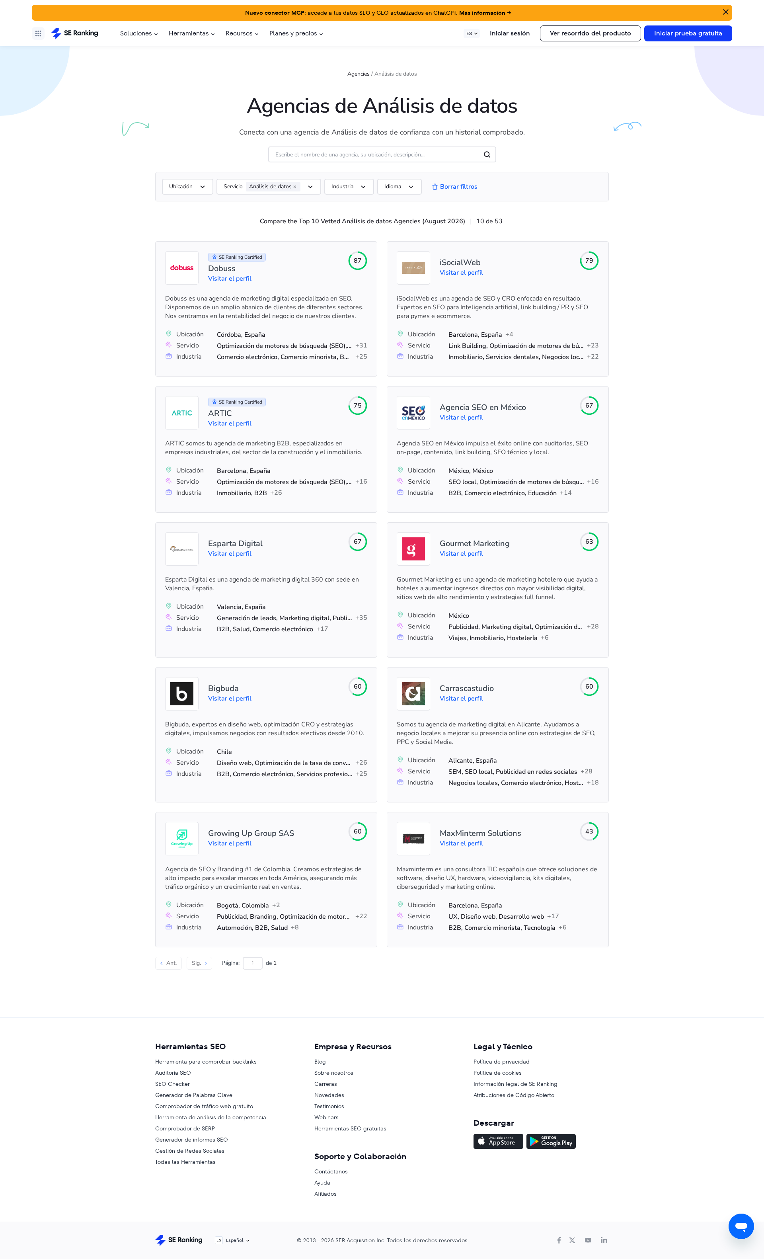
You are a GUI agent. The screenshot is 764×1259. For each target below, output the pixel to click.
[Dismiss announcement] (725, 11)
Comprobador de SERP (185, 1128)
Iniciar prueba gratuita (688, 33)
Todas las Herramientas (185, 1162)
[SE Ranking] (74, 33)
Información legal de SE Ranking (515, 1084)
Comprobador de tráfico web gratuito (204, 1106)
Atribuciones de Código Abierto (514, 1095)
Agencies (358, 74)
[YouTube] (588, 1240)
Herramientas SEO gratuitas (350, 1128)
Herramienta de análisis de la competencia (210, 1117)
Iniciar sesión (510, 33)
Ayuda (322, 1183)
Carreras (325, 1084)
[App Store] (498, 1142)
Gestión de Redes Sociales (189, 1151)
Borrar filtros (458, 186)
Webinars (326, 1117)
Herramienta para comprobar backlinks (206, 1062)
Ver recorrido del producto (590, 33)
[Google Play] (551, 1142)
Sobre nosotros (333, 1073)
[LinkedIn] (604, 1240)
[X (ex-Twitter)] (572, 1240)
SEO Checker (172, 1084)
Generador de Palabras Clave (193, 1095)
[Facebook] (559, 1240)
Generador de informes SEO (191, 1140)
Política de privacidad (502, 1062)
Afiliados (325, 1194)
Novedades (329, 1095)
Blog (320, 1062)
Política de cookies (498, 1073)
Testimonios (329, 1106)
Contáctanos (331, 1171)
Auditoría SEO (173, 1073)
